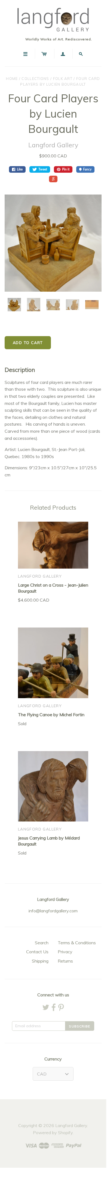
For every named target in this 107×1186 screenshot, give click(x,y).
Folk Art (62, 78)
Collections (35, 78)
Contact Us (37, 951)
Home (12, 78)
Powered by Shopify (53, 1132)
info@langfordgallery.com (53, 910)
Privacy (65, 951)
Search (41, 942)
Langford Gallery (53, 145)
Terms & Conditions (77, 942)
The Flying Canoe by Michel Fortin (51, 714)
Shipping (40, 961)
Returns (65, 961)
